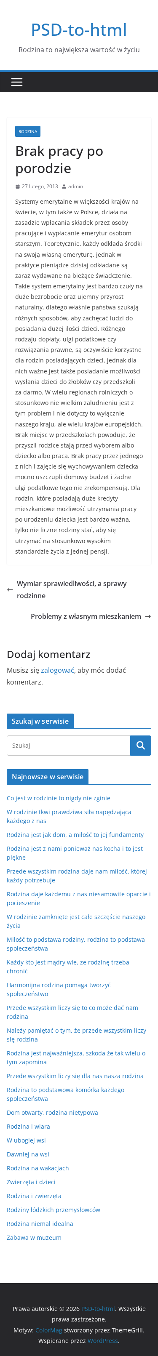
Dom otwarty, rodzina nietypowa (52, 1112)
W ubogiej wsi (26, 1140)
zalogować (57, 670)
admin (75, 186)
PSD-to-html (79, 29)
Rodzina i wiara (28, 1126)
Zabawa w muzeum (34, 1237)
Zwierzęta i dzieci (31, 1182)
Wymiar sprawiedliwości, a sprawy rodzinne (72, 589)
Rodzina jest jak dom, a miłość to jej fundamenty (75, 835)
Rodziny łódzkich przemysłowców (53, 1210)
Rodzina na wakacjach (38, 1168)
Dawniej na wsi (28, 1154)
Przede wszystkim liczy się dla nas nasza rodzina (75, 1076)
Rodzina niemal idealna (40, 1224)
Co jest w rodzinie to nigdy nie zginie (58, 798)
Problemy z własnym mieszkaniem (86, 616)
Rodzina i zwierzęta (34, 1196)
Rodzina (28, 131)
